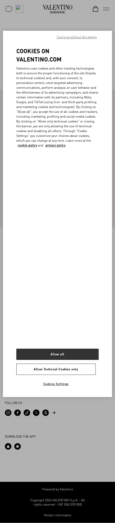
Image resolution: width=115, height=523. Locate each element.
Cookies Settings (56, 384)
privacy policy (55, 145)
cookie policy (27, 145)
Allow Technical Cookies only (56, 369)
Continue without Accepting (77, 37)
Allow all (57, 354)
